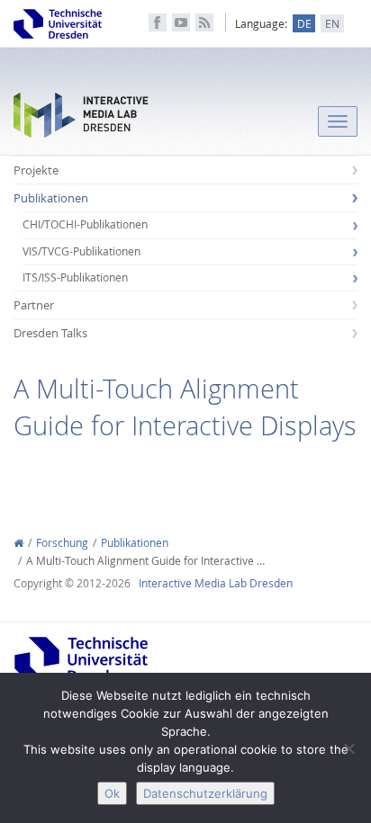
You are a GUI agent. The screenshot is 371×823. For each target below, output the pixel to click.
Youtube (181, 22)
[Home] (18, 543)
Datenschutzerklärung (205, 793)
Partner (34, 305)
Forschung (62, 543)
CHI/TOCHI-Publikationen (85, 224)
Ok (112, 793)
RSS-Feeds (204, 22)
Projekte (36, 170)
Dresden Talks (50, 333)
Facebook (158, 22)
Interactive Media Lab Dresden (81, 119)
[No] (348, 748)
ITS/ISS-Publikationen (75, 277)
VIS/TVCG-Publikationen (81, 251)
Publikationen (51, 198)
